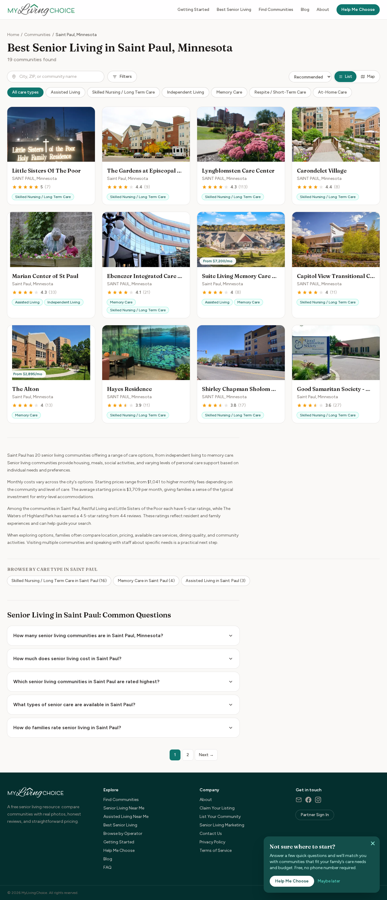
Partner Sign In (315, 814)
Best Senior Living (233, 9)
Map (371, 76)
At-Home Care (332, 92)
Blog (305, 9)
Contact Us (211, 833)
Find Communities (276, 9)
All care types (25, 92)
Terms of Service (216, 850)
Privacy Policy (212, 842)
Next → (206, 754)
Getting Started (193, 9)
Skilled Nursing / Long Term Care (123, 92)
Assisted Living (65, 92)
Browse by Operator (122, 833)
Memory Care (229, 92)
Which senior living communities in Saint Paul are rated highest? (86, 681)
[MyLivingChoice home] (41, 9)
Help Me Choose (358, 9)
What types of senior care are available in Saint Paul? (74, 704)
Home (13, 34)
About (323, 9)
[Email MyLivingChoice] (299, 800)
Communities (37, 34)
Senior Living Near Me (123, 808)
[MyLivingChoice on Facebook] (308, 800)
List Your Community (220, 816)
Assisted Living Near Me (125, 816)
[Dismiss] (373, 843)
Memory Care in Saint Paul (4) (146, 580)
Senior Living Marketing (222, 825)
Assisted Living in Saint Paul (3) (216, 580)
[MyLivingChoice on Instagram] (318, 800)
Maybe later (329, 881)
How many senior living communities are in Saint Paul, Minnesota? (88, 635)
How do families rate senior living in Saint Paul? (67, 727)
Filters (125, 76)
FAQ (107, 867)
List (348, 76)
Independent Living (185, 92)
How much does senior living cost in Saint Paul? (67, 658)
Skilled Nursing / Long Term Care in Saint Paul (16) (59, 580)
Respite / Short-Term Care (280, 92)
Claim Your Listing (217, 808)
